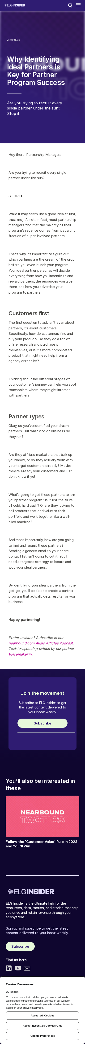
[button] (78, 5)
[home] (14, 5)
